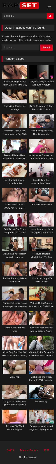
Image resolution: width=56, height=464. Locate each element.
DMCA (10, 450)
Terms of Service (29, 450)
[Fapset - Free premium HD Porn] (23, 6)
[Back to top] (46, 455)
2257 (46, 450)
